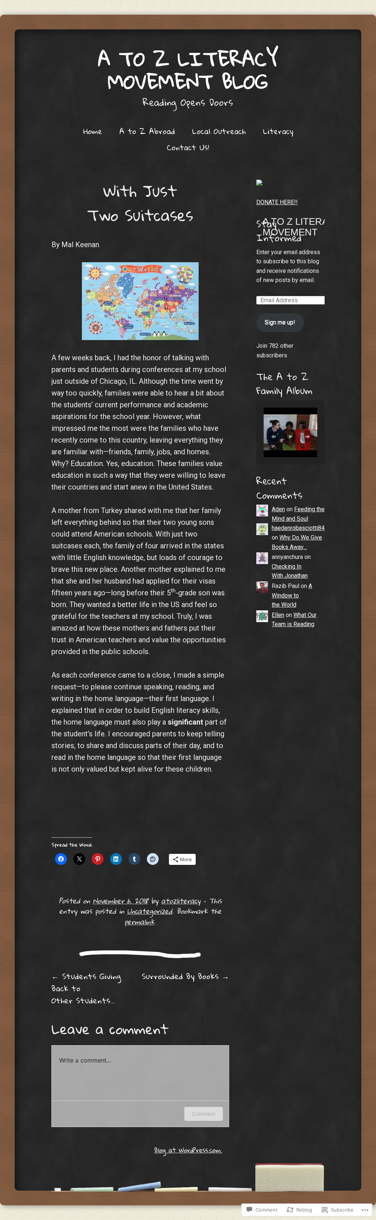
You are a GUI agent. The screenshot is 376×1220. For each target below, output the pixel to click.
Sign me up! (280, 322)
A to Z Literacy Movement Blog (188, 70)
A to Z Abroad (147, 131)
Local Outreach (219, 131)
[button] (273, 436)
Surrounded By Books (185, 976)
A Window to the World (292, 595)
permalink (139, 921)
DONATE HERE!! (277, 202)
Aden (278, 509)
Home (92, 131)
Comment (203, 1114)
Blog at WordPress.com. (188, 1150)
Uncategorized (149, 911)
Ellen (278, 614)
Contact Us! (188, 147)
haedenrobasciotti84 (298, 527)
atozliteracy (180, 900)
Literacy (278, 131)
